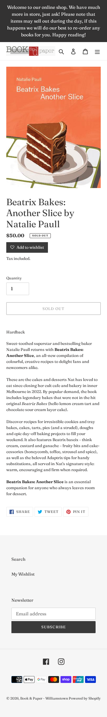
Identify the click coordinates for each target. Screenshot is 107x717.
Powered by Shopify (85, 698)
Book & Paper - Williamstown (44, 698)
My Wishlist (23, 574)
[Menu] (97, 51)
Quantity (14, 278)
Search (18, 559)
